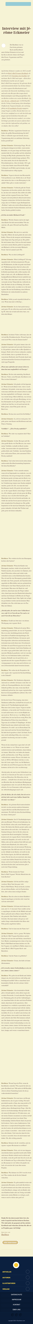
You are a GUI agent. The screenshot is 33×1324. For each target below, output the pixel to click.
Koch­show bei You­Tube (19, 76)
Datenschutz (16, 1294)
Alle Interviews (10, 1242)
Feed (12, 1315)
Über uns (16, 1309)
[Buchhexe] (16, 18)
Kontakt (16, 1304)
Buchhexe (5, 1234)
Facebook (16, 1315)
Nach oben (16, 1265)
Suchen (28, 4)
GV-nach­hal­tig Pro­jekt (15, 108)
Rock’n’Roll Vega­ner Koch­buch (18, 73)
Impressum (16, 1299)
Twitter (20, 1315)
